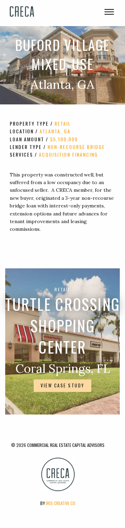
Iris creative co (60, 503)
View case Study (62, 385)
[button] (108, 13)
